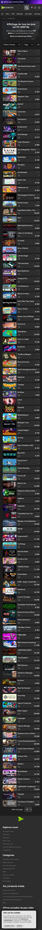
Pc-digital (11, 18)
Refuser (19, 926)
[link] (21, 52)
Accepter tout (9, 926)
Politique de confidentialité (11, 928)
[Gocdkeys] (7, 7)
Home (4, 18)
